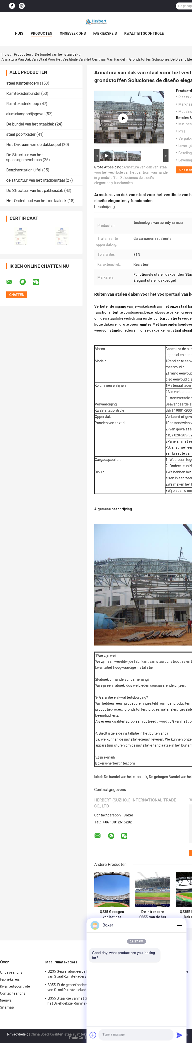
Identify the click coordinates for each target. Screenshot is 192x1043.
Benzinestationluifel (23, 170)
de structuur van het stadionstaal (35, 180)
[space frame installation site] (123, 118)
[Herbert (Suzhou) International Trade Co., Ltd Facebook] (12, 6)
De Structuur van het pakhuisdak (34, 190)
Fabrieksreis (105, 33)
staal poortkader (21, 134)
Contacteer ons (13, 993)
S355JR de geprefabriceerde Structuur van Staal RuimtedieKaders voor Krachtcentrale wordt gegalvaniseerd (79, 988)
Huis (19, 33)
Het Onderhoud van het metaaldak (36, 200)
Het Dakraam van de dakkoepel (33, 144)
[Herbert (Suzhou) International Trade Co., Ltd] (96, 21)
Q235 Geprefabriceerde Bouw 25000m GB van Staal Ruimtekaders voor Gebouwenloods (81, 974)
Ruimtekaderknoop (22, 103)
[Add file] (93, 1035)
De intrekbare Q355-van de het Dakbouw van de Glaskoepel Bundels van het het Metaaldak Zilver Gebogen (152, 914)
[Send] (180, 1035)
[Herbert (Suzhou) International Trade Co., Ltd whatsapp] (26, 282)
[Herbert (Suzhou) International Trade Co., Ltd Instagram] (21, 6)
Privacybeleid (17, 1034)
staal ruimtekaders (22, 83)
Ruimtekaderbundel (23, 93)
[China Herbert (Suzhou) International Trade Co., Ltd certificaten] (20, 236)
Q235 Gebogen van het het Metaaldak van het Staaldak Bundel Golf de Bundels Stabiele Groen (112, 914)
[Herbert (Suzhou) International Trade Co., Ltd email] (12, 282)
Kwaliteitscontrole (144, 33)
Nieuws (6, 1000)
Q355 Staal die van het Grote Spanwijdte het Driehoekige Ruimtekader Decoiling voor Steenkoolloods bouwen (80, 1001)
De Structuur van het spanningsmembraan (24, 157)
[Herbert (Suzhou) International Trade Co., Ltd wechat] (39, 282)
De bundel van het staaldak (56, 54)
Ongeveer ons (73, 33)
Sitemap (7, 1007)
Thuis (4, 54)
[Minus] (179, 925)
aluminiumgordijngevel (25, 114)
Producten (41, 33)
